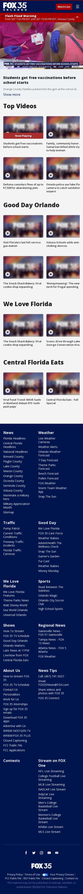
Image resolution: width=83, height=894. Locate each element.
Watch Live (64, 6)
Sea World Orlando (15, 610)
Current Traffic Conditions (12, 535)
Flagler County (12, 461)
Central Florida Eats (16, 660)
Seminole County (14, 485)
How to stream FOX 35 (16, 678)
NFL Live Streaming (51, 771)
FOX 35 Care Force (50, 533)
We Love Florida (48, 528)
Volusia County (13, 490)
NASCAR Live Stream (52, 789)
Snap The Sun (47, 496)
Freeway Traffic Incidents (13, 543)
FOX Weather (47, 483)
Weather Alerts (48, 447)
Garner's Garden (48, 556)
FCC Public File (12, 745)
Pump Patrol (11, 528)
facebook (26, 853)
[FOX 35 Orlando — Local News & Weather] (15, 6)
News (8, 432)
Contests (11, 760)
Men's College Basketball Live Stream (48, 806)
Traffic (9, 522)
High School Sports (50, 609)
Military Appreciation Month (16, 505)
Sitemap (8, 512)
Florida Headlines (14, 438)
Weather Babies (48, 538)
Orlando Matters (14, 645)
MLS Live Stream (49, 832)
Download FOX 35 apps (15, 719)
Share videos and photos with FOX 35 (51, 691)
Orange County (13, 476)
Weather (46, 432)
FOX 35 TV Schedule (16, 636)
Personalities (11, 694)
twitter (34, 853)
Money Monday (48, 571)
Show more (11, 94)
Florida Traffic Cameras (12, 552)
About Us (11, 670)
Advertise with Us (14, 726)
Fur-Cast (43, 561)
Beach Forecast (48, 473)
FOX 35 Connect (48, 698)
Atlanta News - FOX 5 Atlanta (52, 649)
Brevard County (13, 456)
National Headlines (15, 452)
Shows (9, 625)
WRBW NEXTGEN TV (16, 731)
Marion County (13, 471)
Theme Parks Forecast (47, 467)
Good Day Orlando (15, 641)
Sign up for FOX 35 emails (15, 710)
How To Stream (13, 631)
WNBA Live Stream (50, 827)
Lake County (11, 466)
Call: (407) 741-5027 (51, 676)
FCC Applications (14, 750)
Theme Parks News (16, 600)
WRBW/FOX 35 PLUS (17, 735)
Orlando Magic (47, 595)
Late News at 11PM (16, 650)
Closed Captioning (15, 740)
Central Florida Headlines (12, 445)
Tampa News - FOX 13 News (51, 641)
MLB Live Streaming (51, 784)
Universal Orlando (14, 615)
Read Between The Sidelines (50, 588)
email (57, 853)
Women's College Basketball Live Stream (49, 818)
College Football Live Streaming (51, 778)
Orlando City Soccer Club (51, 602)
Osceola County (13, 481)
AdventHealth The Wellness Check (50, 544)
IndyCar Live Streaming (46, 796)
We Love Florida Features (13, 593)
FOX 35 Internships (15, 704)
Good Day (47, 522)
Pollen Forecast (48, 478)
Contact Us (10, 689)
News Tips (47, 670)
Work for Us (11, 699)
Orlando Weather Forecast (49, 453)
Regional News (51, 625)
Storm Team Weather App (52, 490)
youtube (49, 853)
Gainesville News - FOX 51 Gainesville (50, 633)
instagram (41, 853)
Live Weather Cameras (46, 440)
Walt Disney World (15, 605)
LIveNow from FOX (15, 655)
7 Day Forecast (48, 460)
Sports (44, 581)
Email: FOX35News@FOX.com (53, 683)
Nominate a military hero (16, 497)
